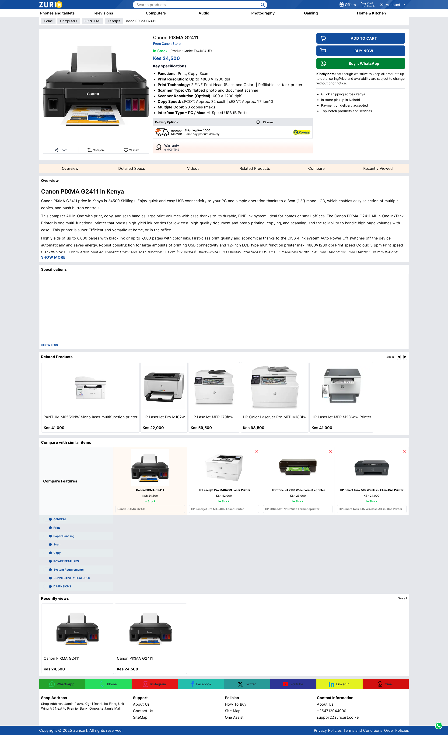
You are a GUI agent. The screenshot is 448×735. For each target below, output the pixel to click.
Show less (49, 345)
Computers (156, 13)
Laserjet (114, 21)
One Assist (234, 717)
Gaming (311, 13)
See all (390, 356)
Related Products (255, 168)
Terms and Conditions (362, 730)
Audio (204, 13)
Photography (263, 13)
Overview (70, 168)
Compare (316, 168)
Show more (53, 257)
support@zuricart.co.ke (338, 717)
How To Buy (235, 704)
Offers (350, 4)
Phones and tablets (57, 13)
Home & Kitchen (371, 13)
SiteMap (140, 717)
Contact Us (143, 710)
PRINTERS (92, 21)
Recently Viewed (378, 168)
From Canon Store (167, 43)
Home (48, 21)
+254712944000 (331, 710)
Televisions (103, 13)
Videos (193, 168)
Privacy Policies (328, 730)
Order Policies (396, 730)
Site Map (233, 710)
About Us (141, 704)
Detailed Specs (131, 168)
